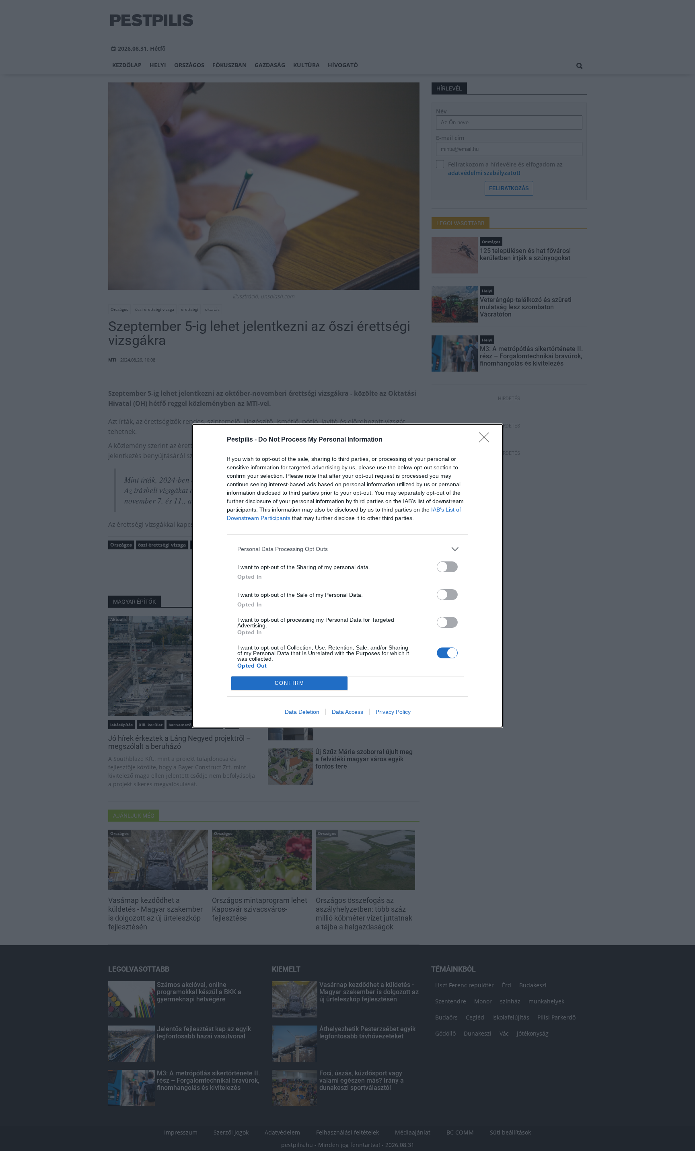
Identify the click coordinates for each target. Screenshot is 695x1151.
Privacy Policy (393, 712)
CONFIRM (289, 683)
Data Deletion (302, 712)
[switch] (447, 566)
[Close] (486, 440)
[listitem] (347, 549)
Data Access (347, 712)
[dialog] (347, 575)
